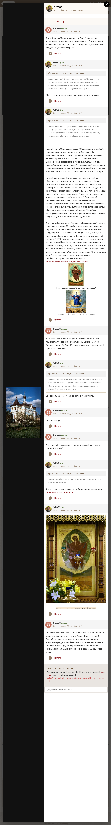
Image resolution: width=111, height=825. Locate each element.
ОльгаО (57, 28)
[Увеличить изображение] (76, 559)
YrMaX (58, 7)
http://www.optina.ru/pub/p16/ (60, 492)
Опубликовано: (67, 31)
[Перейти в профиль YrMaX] (49, 8)
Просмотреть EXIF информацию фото (61, 22)
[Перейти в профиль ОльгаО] (48, 30)
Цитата (57, 53)
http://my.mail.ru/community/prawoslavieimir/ (67, 262)
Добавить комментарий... (61, 690)
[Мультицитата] (50, 53)
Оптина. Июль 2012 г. (25, 16)
